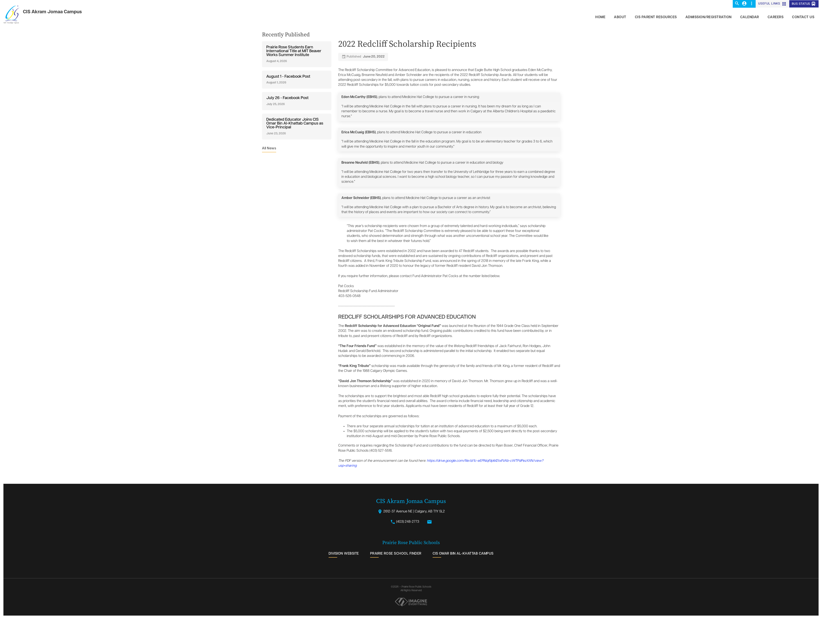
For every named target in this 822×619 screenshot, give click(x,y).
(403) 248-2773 (404, 521)
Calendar (749, 17)
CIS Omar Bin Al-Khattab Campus (463, 553)
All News (269, 148)
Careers (776, 17)
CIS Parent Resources (656, 17)
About (620, 17)
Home (600, 17)
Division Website (344, 553)
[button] (737, 4)
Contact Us (803, 17)
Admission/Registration (708, 17)
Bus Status (804, 3)
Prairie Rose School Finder (395, 553)
